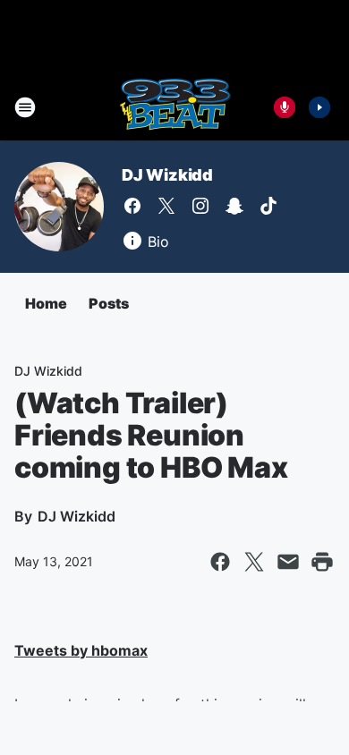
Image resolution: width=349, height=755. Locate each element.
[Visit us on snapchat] (234, 205)
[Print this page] (322, 561)
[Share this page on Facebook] (220, 561)
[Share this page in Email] (288, 561)
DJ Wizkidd (167, 174)
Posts (109, 303)
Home (46, 303)
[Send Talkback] (284, 107)
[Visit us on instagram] (200, 205)
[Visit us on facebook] (132, 205)
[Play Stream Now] (319, 107)
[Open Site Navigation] (25, 107)
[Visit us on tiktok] (268, 205)
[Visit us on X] (166, 205)
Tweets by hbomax (81, 650)
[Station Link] (175, 107)
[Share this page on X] (254, 561)
